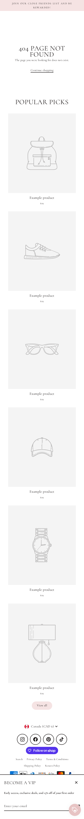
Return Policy (52, 765)
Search (19, 759)
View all (42, 705)
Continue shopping (42, 70)
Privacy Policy (34, 759)
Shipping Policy (32, 765)
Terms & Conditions (57, 759)
